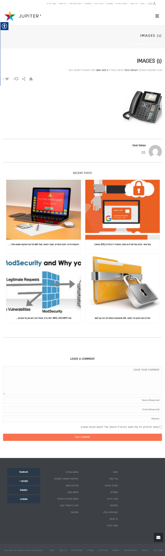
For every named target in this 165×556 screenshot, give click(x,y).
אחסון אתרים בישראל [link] (67, 498)
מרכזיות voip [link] (72, 485)
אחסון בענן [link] (73, 492)
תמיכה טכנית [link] (121, 4)
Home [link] (156, 44)
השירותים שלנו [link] (75, 4)
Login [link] (150, 3)
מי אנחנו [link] (62, 4)
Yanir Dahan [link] (131, 70)
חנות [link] (142, 4)
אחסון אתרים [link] (72, 472)
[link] (6, 78)
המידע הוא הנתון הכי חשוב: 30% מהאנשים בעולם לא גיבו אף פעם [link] (122, 318)
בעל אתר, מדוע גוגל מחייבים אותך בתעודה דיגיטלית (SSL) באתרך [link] (122, 244)
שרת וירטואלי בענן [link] (69, 505)
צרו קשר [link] (133, 4)
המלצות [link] (88, 4)
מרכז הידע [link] (98, 4)
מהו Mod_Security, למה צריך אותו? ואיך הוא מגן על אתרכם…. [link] (43, 318)
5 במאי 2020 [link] (102, 70)
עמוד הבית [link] (51, 4)
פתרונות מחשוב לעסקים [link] (66, 478)
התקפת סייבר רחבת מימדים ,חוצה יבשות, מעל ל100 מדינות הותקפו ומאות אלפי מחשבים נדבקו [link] (42, 244)
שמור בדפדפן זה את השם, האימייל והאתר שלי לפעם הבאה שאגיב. (119, 427)
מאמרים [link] (109, 4)
